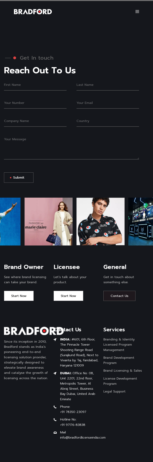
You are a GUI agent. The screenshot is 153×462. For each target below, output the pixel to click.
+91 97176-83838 (72, 424)
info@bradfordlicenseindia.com (83, 437)
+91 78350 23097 (73, 412)
